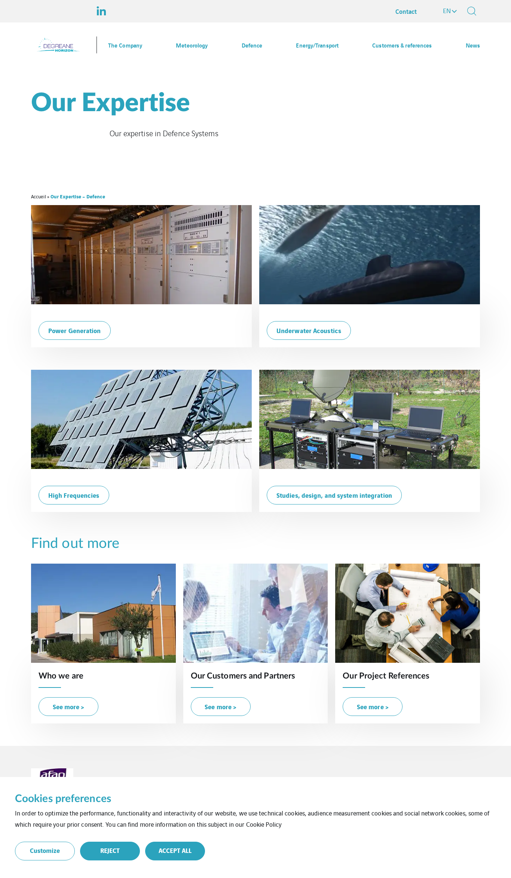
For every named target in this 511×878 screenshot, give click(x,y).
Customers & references (402, 45)
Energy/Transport (317, 45)
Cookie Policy (264, 824)
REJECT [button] (110, 850)
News (473, 45)
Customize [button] (45, 850)
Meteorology (192, 45)
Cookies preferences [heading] (63, 798)
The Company (125, 45)
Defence (252, 45)
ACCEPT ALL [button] (175, 850)
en (447, 10)
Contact (406, 11)
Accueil (38, 196)
